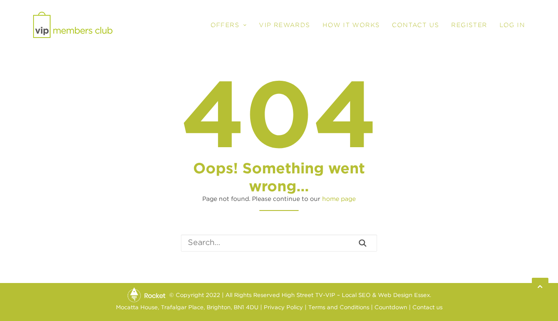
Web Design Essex (404, 295)
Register (469, 24)
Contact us (427, 307)
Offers (225, 24)
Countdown (390, 307)
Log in (512, 24)
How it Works (351, 24)
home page (339, 199)
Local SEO (356, 295)
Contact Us (415, 24)
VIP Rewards (284, 24)
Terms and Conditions (338, 307)
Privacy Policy (283, 307)
